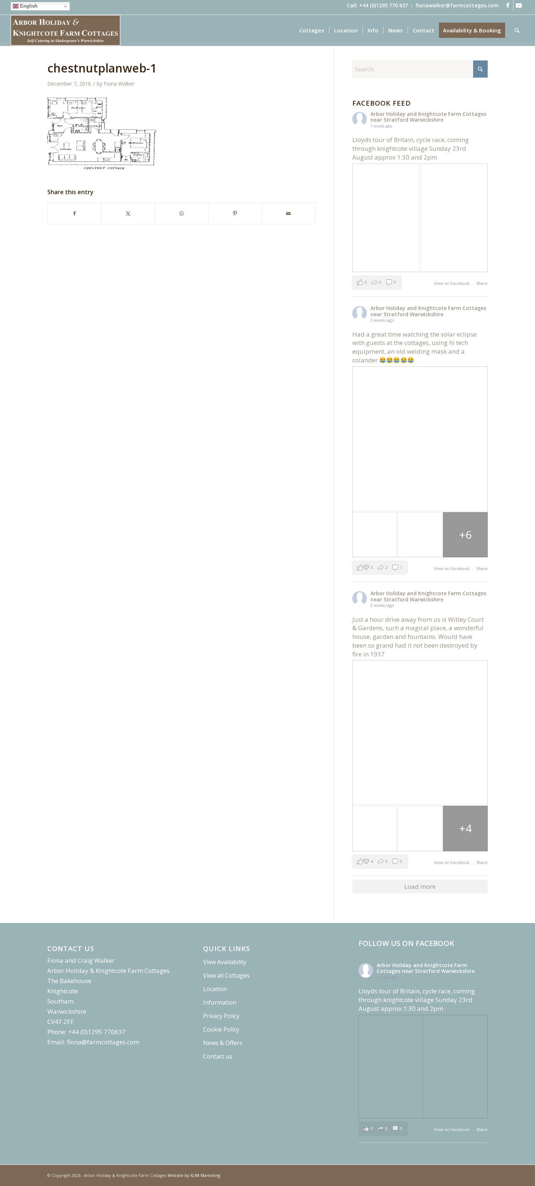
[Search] (517, 30)
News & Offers (222, 1043)
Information (219, 1002)
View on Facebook (452, 283)
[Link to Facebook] (508, 5)
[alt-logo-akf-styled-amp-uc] (65, 30)
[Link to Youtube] (519, 5)
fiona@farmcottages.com (103, 1042)
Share (482, 283)
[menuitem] (377, 6)
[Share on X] (128, 213)
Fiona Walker (119, 83)
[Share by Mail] (288, 213)
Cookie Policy (221, 1029)
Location (215, 989)
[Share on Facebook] (74, 213)
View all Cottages (226, 975)
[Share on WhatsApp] (181, 213)
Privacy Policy (221, 1016)
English (28, 6)
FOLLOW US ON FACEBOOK (406, 943)
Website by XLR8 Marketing (194, 1175)
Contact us (217, 1056)
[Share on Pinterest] (235, 213)
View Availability (224, 962)
